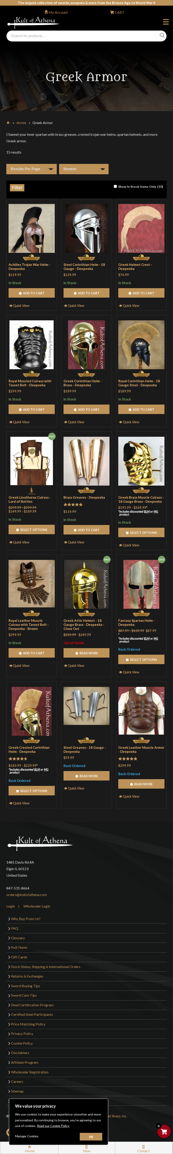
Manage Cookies (27, 1136)
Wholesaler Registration (29, 1072)
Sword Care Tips (24, 995)
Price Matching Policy (28, 1024)
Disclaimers (20, 1052)
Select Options (33, 530)
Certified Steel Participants (32, 1014)
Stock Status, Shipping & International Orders (45, 966)
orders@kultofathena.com (26, 894)
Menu (167, 22)
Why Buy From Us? (26, 918)
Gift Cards (19, 957)
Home (8, 122)
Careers (17, 1081)
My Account (58, 12)
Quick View (21, 305)
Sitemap (17, 1091)
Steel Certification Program (32, 1005)
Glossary (18, 938)
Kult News (19, 947)
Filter (17, 187)
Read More (89, 653)
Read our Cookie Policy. (53, 1126)
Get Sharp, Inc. (116, 1116)
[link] (138, 186)
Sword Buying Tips (25, 986)
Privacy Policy (22, 1033)
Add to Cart (34, 293)
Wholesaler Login (36, 906)
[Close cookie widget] (91, 1136)
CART (119, 12)
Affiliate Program (24, 1062)
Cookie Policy (22, 1043)
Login (10, 906)
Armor (21, 122)
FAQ (14, 928)
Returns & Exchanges (27, 976)
